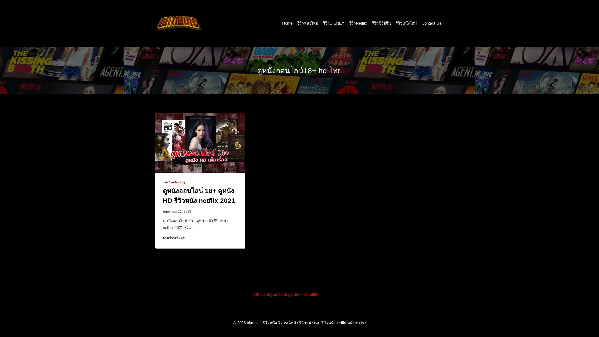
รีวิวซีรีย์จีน (381, 23)
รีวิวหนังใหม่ (307, 23)
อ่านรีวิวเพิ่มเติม (177, 238)
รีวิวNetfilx (358, 23)
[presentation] (200, 143)
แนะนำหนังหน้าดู (174, 182)
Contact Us (431, 23)
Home (287, 23)
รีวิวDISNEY (333, 23)
